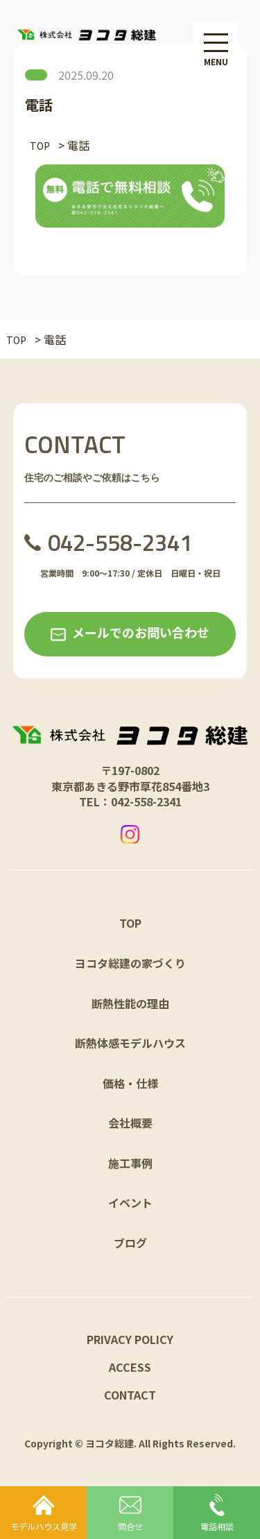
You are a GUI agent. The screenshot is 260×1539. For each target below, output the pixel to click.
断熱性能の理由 (130, 1003)
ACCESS (130, 1367)
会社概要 (130, 1122)
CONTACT (130, 1394)
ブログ (130, 1242)
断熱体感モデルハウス (130, 1043)
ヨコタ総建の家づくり (130, 963)
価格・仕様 (130, 1083)
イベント (130, 1202)
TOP (130, 923)
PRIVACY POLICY (130, 1339)
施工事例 (130, 1163)
